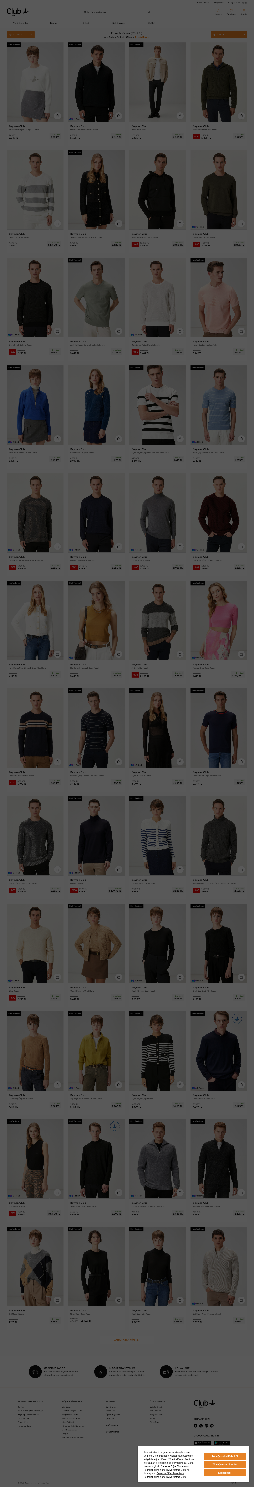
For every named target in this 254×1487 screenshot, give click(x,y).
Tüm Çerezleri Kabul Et (225, 1456)
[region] (193, 1464)
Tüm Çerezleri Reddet (225, 1464)
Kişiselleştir (225, 1473)
